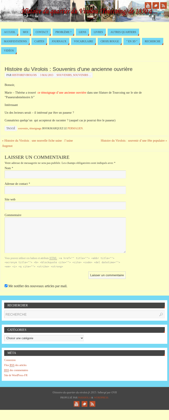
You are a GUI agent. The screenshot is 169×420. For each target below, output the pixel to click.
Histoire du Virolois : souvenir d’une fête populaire (134, 140)
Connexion (10, 360)
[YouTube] (148, 5)
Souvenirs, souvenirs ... (74, 75)
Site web (10, 199)
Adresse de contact (17, 183)
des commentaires (16, 370)
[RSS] (163, 5)
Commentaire (13, 215)
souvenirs (23, 128)
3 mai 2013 (46, 75)
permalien (75, 128)
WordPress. (101, 397)
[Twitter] (155, 5)
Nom (9, 168)
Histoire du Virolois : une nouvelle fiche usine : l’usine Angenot (37, 143)
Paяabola (84, 397)
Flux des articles (15, 365)
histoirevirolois (24, 75)
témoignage (35, 128)
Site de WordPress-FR (16, 375)
